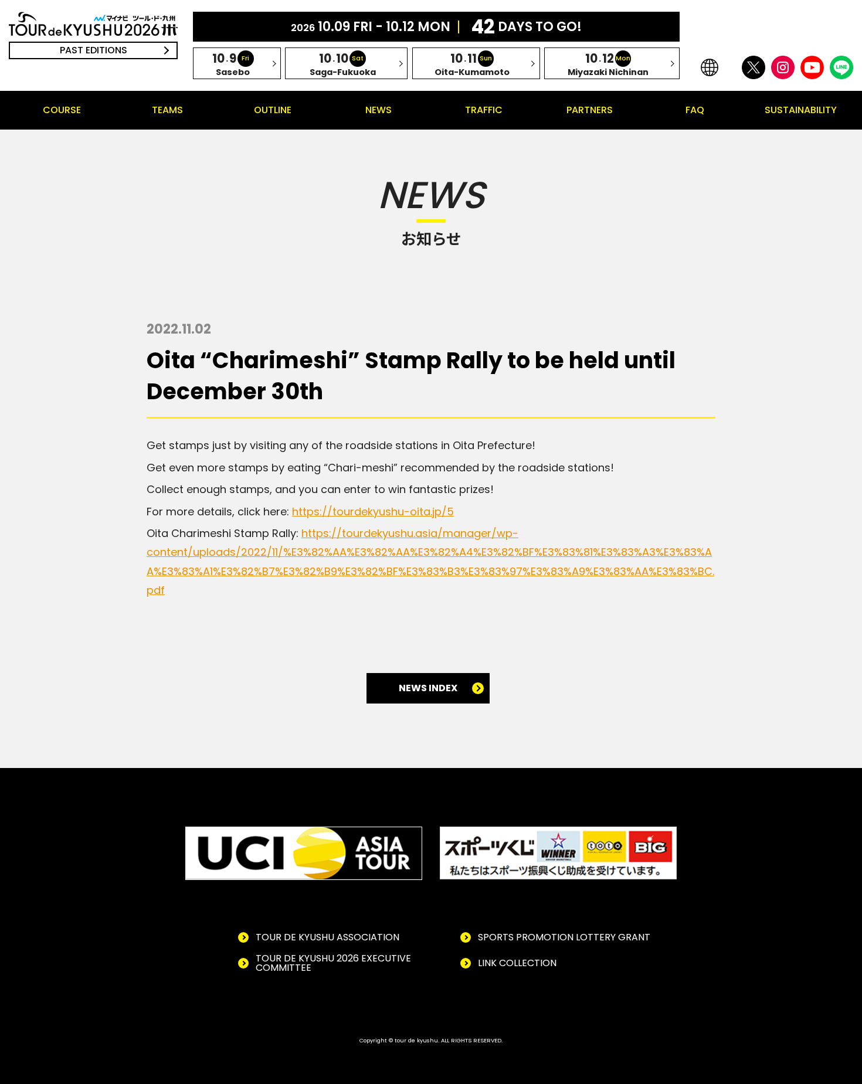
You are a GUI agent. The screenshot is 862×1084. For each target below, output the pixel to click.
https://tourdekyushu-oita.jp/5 (373, 511)
